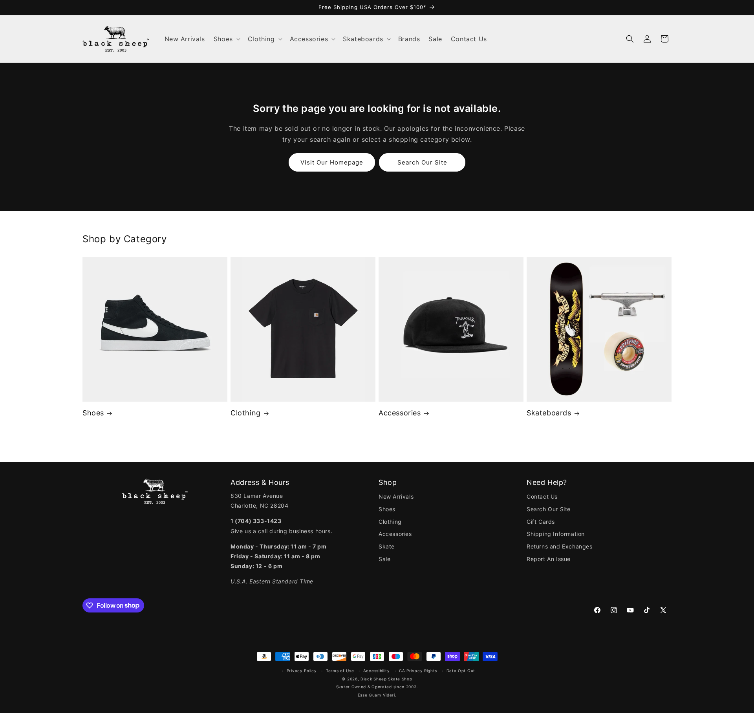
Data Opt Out (461, 670)
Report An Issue (549, 559)
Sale (384, 559)
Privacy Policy (302, 670)
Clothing (246, 413)
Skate (387, 546)
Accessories (400, 413)
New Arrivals (396, 496)
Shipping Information (556, 533)
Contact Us (542, 496)
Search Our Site (422, 162)
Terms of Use (340, 670)
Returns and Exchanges (560, 546)
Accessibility (376, 670)
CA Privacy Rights (418, 670)
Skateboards (549, 413)
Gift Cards (541, 521)
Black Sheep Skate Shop (386, 678)
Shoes (93, 413)
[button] (226, 39)
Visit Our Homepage (331, 162)
